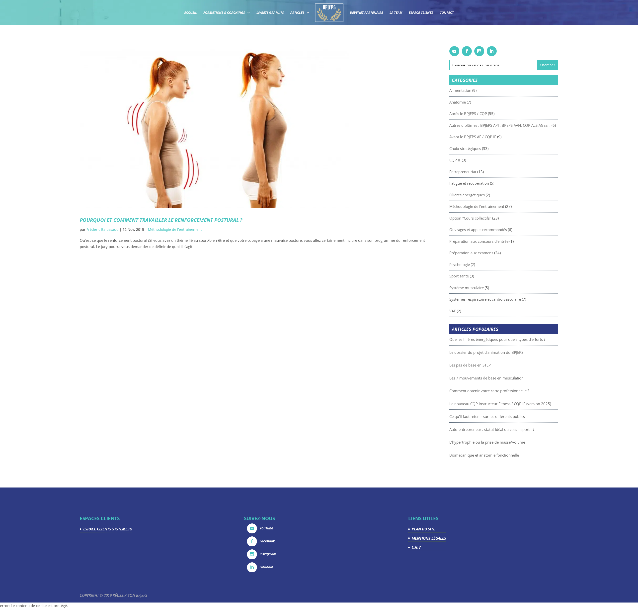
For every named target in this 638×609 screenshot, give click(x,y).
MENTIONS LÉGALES (429, 538)
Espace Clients (421, 13)
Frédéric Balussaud (102, 229)
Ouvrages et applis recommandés (478, 229)
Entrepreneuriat (462, 171)
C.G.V (416, 547)
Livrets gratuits (270, 13)
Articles (297, 13)
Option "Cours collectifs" (470, 218)
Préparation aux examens (471, 252)
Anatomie (457, 102)
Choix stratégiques (465, 148)
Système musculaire (466, 287)
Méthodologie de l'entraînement (175, 229)
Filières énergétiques (467, 194)
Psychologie (459, 264)
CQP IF (455, 159)
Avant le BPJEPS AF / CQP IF (472, 136)
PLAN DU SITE (423, 528)
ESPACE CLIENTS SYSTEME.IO (107, 528)
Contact (447, 13)
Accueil (190, 13)
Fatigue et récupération (469, 183)
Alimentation (460, 90)
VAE (452, 310)
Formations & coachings (224, 13)
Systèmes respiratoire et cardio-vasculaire (485, 299)
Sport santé (459, 275)
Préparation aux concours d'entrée (478, 241)
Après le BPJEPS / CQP (468, 113)
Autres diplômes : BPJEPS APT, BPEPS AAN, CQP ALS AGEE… (500, 125)
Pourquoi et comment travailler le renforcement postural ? (161, 220)
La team (396, 13)
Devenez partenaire (366, 13)
